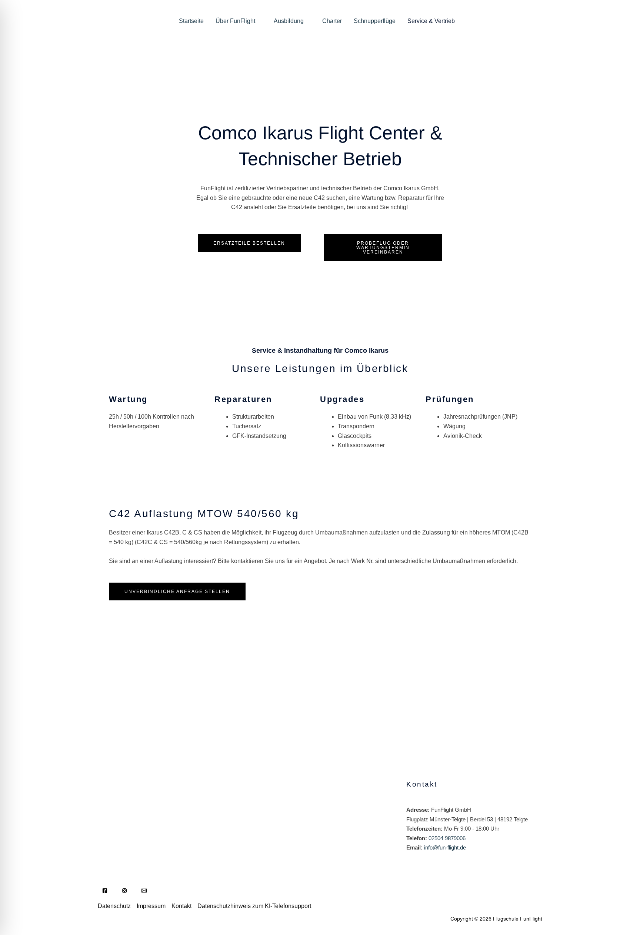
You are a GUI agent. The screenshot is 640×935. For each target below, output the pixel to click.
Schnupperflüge (375, 21)
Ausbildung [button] (289, 21)
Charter (332, 21)
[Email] (144, 891)
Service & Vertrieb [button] (431, 21)
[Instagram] (124, 891)
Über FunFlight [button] (235, 21)
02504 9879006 (447, 838)
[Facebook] (105, 891)
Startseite (191, 21)
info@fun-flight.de (445, 847)
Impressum (151, 906)
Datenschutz (114, 906)
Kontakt (181, 906)
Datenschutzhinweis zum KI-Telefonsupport (254, 906)
